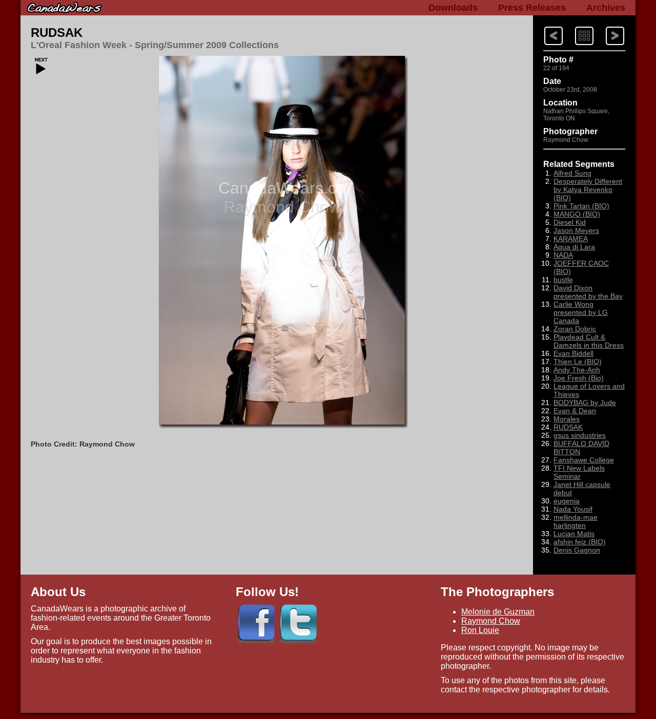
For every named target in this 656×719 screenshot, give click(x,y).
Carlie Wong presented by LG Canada (581, 312)
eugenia (567, 501)
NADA (563, 255)
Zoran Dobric (575, 329)
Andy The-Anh (577, 370)
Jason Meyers (576, 230)
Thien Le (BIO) (578, 361)
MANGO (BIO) (577, 214)
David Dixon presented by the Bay (588, 292)
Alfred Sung (572, 173)
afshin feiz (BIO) (580, 542)
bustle (563, 280)
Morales (567, 419)
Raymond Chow (490, 621)
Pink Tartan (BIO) (581, 206)
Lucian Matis (574, 534)
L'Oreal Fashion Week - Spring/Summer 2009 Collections (155, 45)
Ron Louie (480, 630)
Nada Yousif (573, 509)
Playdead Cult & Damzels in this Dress (589, 341)
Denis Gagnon (577, 550)
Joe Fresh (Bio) (579, 378)
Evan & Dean (575, 411)
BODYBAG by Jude (585, 402)
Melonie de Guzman (498, 611)
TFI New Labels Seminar (579, 472)
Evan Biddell (573, 353)
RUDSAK (57, 32)
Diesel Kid (570, 222)
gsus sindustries (580, 435)
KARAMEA (571, 239)
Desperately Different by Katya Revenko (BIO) (588, 189)
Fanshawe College (584, 460)
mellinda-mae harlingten (576, 521)
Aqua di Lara (574, 247)
